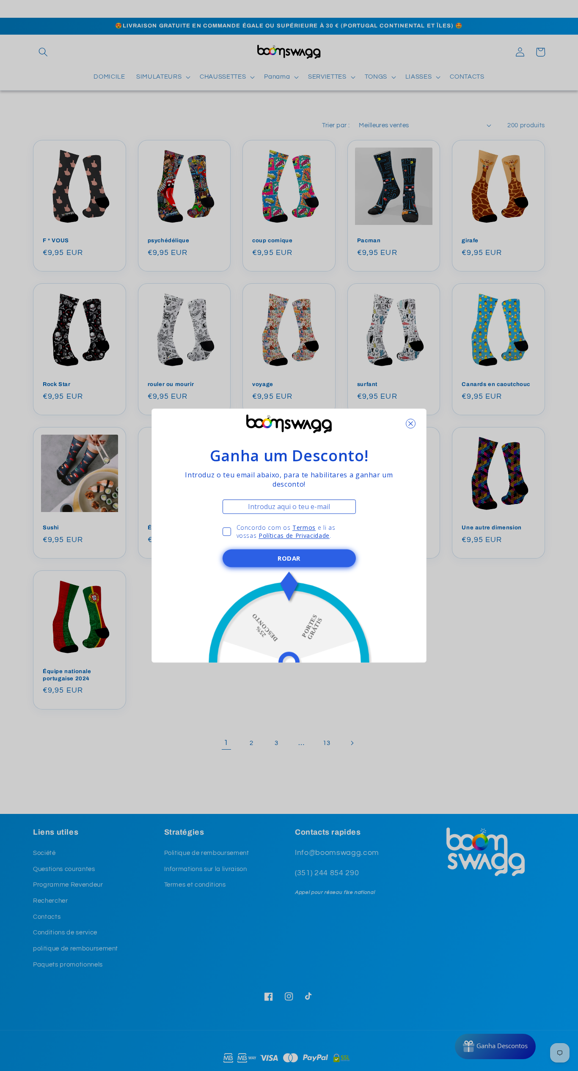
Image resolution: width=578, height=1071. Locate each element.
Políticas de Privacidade (294, 535)
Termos (304, 527)
